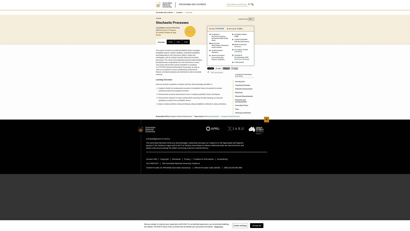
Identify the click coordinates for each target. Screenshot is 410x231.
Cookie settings (240, 226)
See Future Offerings (241, 59)
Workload (238, 92)
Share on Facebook (218, 68)
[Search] (252, 4)
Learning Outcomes (242, 85)
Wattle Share (226, 68)
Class (186, 42)
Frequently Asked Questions (231, 116)
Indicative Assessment (243, 89)
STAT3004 (238, 52)
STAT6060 (162, 67)
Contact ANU (151, 159)
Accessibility (222, 159)
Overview (161, 42)
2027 (251, 19)
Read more (218, 227)
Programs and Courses (192, 4)
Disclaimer (176, 159)
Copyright (164, 159)
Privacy (187, 159)
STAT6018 (189, 12)
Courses (179, 12)
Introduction (240, 81)
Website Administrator (212, 116)
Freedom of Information (204, 159)
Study (171, 42)
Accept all (256, 226)
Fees (178, 42)
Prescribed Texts (241, 105)
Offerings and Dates (243, 113)
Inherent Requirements (244, 96)
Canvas (234, 68)
